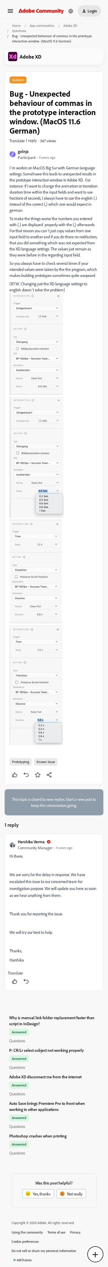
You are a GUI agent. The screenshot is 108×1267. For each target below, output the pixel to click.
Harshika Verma (31, 841)
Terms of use (56, 1232)
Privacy (75, 1232)
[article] (54, 912)
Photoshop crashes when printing (38, 1135)
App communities (42, 25)
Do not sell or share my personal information (44, 1251)
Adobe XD (70, 25)
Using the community (27, 1232)
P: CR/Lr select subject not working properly (46, 1050)
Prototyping (20, 762)
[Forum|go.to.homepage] (41, 10)
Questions (19, 31)
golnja (23, 151)
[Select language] (70, 11)
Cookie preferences (25, 1241)
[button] (10, 12)
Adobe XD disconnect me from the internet (45, 1076)
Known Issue (46, 762)
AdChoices (24, 1260)
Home (16, 25)
